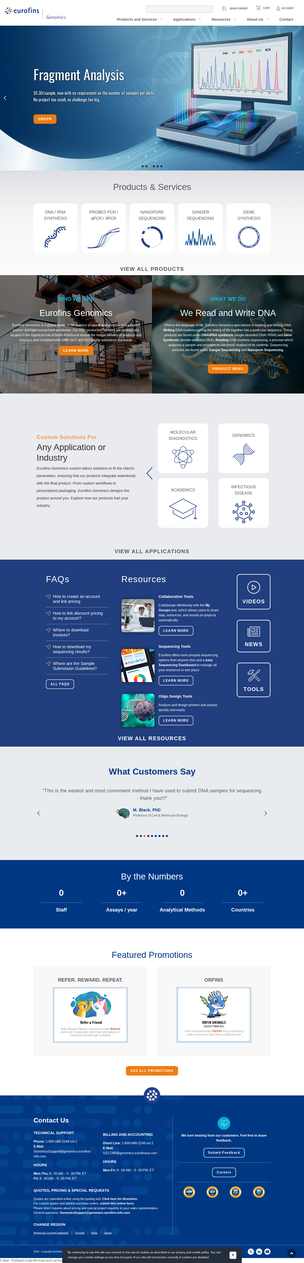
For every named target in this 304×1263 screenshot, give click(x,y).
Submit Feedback (224, 1152)
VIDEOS (253, 601)
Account (287, 8)
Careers (224, 1172)
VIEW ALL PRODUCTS (152, 269)
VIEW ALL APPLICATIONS (152, 551)
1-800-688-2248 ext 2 (137, 1143)
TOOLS (253, 689)
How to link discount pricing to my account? (78, 615)
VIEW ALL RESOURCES (152, 738)
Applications (184, 19)
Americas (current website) (51, 1232)
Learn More (176, 630)
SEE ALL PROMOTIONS (152, 1070)
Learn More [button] (218, 1257)
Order (45, 119)
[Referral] (90, 1015)
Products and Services (137, 19)
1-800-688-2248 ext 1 (61, 1141)
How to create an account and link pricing (76, 599)
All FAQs (59, 684)
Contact (286, 19)
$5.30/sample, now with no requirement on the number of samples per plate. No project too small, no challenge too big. (95, 96)
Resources (221, 19)
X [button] (233, 1255)
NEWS (254, 644)
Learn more (76, 350)
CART (266, 8)
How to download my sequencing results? (72, 649)
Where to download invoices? (71, 632)
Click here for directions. (120, 1199)
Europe (80, 1232)
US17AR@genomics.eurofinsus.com (130, 1153)
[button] (143, 166)
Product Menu (228, 369)
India (94, 1232)
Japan (108, 1232)
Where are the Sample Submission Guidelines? (75, 666)
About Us (255, 19)
